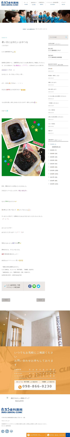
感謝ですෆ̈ (50, 130)
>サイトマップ (5, 420)
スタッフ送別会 (51, 123)
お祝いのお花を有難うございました (55, 116)
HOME (24, 29)
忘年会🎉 (50, 68)
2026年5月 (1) (56, 146)
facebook (30, 286)
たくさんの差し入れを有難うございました (57, 96)
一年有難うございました (53, 103)
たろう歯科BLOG (31, 29)
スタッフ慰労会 (51, 110)
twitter (38, 286)
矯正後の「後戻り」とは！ (54, 75)
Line (34, 286)
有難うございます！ (52, 82)
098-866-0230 (37, 386)
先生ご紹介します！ (52, 89)
